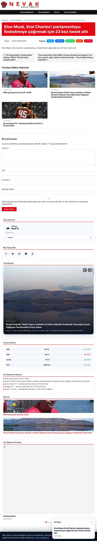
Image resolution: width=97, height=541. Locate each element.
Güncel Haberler (26, 12)
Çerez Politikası (70, 12)
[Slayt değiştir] (44, 522)
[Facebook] (6, 254)
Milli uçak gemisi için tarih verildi (17, 379)
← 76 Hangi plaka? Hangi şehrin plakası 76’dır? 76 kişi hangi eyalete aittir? (17, 57)
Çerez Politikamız (42, 538)
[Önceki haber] (85, 270)
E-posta (6, 180)
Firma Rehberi (43, 12)
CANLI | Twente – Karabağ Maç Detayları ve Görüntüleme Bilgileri (29, 389)
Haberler (5, 20)
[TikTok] (32, 254)
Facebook (59, 41)
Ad (4, 170)
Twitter (50, 41)
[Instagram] (19, 254)
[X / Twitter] (12, 254)
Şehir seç (10, 233)
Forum (56, 12)
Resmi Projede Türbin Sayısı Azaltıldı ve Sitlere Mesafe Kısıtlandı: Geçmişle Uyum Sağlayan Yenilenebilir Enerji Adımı (47, 381)
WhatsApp (70, 41)
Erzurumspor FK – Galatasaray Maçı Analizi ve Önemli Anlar (26, 384)
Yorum (5, 148)
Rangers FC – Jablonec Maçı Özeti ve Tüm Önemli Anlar (25, 386)
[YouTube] (26, 254)
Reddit (79, 41)
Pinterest (88, 41)
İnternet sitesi (8, 189)
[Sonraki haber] (90, 270)
